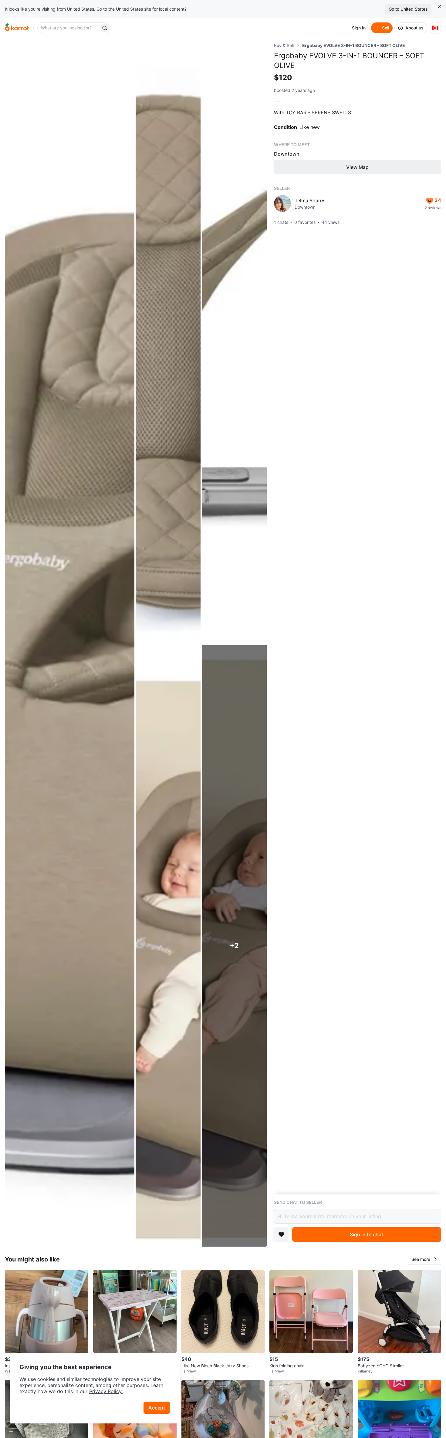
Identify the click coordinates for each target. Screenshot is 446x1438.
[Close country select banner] (439, 6)
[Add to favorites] (281, 1234)
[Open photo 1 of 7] (69, 644)
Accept (156, 1408)
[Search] (104, 28)
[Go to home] (17, 27)
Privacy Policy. (106, 1391)
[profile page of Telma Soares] (282, 203)
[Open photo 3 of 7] (234, 343)
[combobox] (68, 27)
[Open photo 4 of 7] (168, 946)
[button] (424, 1259)
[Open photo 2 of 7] (168, 343)
